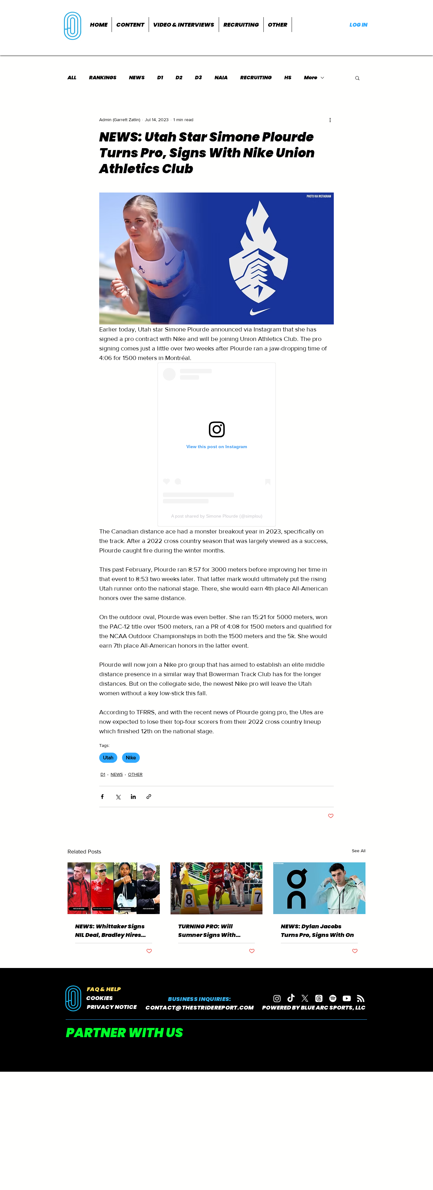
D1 (160, 78)
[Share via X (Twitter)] (118, 797)
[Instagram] (277, 998)
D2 (179, 78)
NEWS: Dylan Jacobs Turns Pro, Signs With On (317, 930)
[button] (130, 24)
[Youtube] (347, 998)
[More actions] (330, 119)
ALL (72, 78)
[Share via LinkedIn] (133, 797)
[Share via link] (149, 797)
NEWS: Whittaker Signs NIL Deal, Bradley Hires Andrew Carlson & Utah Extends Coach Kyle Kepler (110, 930)
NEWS (137, 78)
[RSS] (360, 998)
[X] (305, 998)
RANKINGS (102, 78)
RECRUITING (256, 78)
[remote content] (217, 444)
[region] (73, 25)
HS (287, 78)
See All (358, 850)
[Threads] (319, 998)
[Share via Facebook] (102, 797)
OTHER (135, 774)
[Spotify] (333, 998)
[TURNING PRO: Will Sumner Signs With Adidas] (217, 888)
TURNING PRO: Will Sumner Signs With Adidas (207, 930)
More (310, 78)
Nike (131, 757)
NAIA (221, 78)
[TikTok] (291, 998)
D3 (198, 78)
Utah (108, 757)
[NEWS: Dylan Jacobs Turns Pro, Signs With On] (319, 888)
